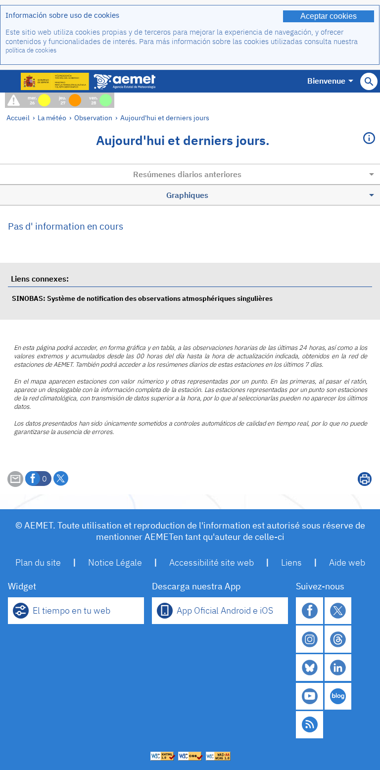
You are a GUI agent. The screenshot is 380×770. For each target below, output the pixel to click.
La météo (52, 117)
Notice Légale (115, 562)
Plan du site (38, 562)
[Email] (15, 484)
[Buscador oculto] (369, 81)
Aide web (347, 562)
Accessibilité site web (211, 562)
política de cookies (30, 50)
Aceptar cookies (328, 16)
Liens (291, 562)
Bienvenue (326, 81)
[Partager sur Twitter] (60, 478)
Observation (93, 117)
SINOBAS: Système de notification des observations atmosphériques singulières (142, 298)
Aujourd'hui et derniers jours (164, 117)
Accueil (18, 117)
